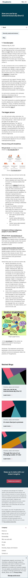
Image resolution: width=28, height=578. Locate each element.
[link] (14, 481)
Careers (4, 550)
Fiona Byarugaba (8, 42)
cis (8, 52)
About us (4, 531)
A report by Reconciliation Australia (12, 248)
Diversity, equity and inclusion (10, 33)
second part (9, 341)
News (3, 545)
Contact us (5, 553)
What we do (5, 533)
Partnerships (5, 536)
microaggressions (7, 97)
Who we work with (7, 539)
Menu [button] (23, 2)
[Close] (26, 558)
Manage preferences (14, 575)
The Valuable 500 (12, 149)
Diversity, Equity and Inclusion (10, 548)
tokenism (6, 74)
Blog (4, 37)
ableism (15, 185)
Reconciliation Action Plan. (10, 521)
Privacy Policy (18, 572)
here (12, 107)
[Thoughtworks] (6, 2)
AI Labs (4, 542)
